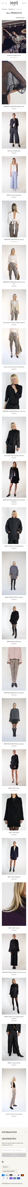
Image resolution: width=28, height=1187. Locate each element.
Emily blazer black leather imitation (14, 455)
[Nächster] (17, 1122)
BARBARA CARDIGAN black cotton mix (14, 411)
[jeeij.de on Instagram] (3, 1162)
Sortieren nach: (20, 17)
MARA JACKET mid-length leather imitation (14, 1017)
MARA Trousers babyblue (14, 195)
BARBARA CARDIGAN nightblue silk (14, 106)
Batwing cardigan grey (14, 151)
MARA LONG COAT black (14, 641)
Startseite (4, 9)
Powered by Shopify (16, 1183)
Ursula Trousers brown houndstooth (14, 367)
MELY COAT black (14, 832)
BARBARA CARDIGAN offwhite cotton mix (14, 283)
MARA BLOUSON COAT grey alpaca (14, 744)
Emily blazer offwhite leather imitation (14, 322)
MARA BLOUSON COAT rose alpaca (14, 693)
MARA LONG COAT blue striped (14, 597)
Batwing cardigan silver (14, 55)
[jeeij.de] (14, 3)
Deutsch (5, 1167)
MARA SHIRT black (14, 788)
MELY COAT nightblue (14, 877)
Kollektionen (11, 9)
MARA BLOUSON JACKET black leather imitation (14, 501)
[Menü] (2, 3)
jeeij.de (8, 1183)
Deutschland (9, 1171)
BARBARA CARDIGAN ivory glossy (14, 239)
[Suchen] (5, 3)
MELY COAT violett (14, 928)
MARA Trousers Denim (14, 1063)
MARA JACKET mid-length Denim (14, 546)
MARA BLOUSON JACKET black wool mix (14, 972)
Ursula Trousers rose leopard (14, 1114)
